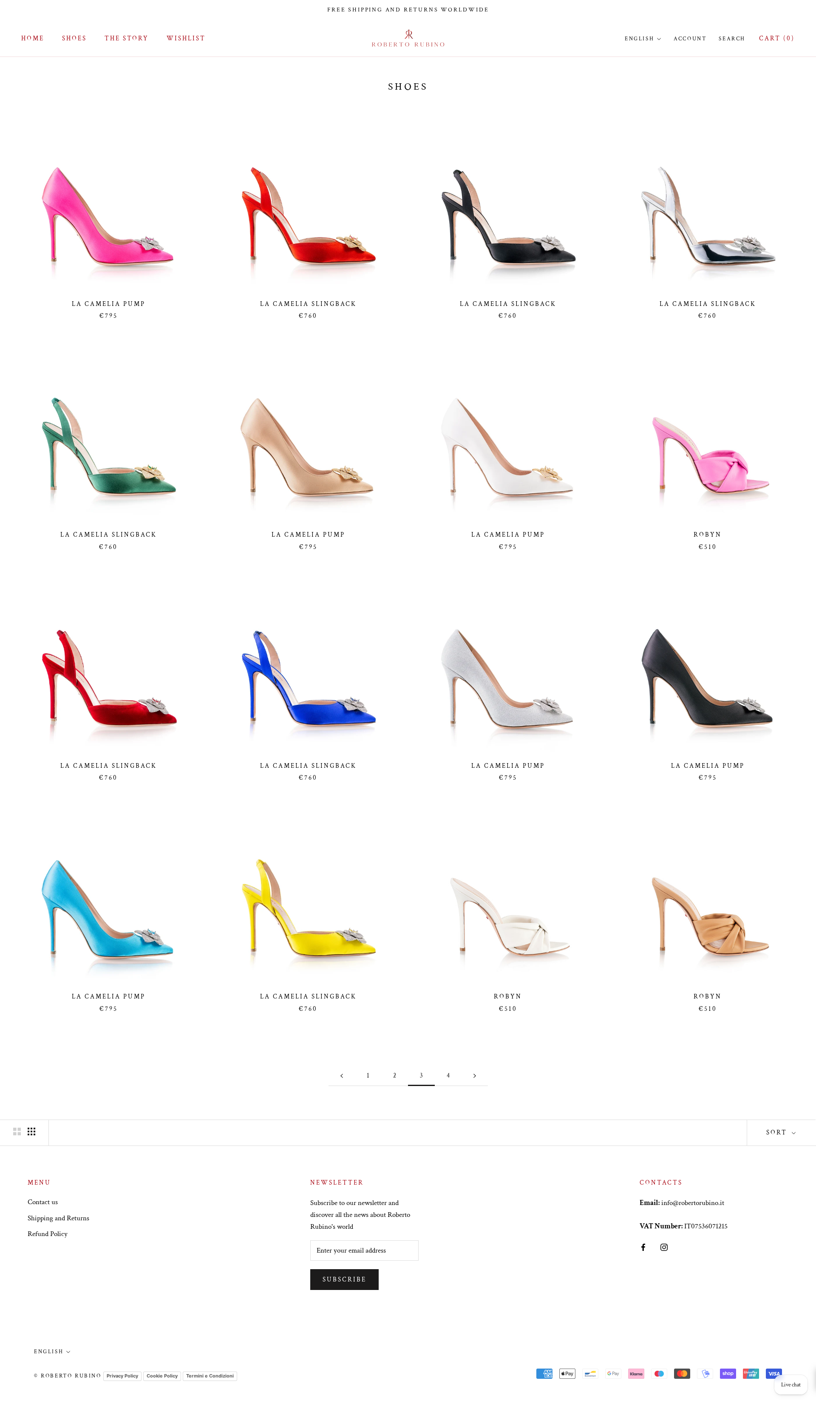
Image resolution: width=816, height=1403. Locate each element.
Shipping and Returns (58, 1218)
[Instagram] (664, 1247)
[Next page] (475, 1076)
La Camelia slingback (308, 304)
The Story (127, 39)
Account (690, 38)
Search (732, 38)
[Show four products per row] (31, 1131)
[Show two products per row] (17, 1131)
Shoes (74, 39)
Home (32, 39)
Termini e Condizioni (210, 1376)
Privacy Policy (122, 1376)
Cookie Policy (162, 1376)
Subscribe (344, 1280)
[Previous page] (342, 1076)
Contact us (43, 1202)
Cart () (777, 38)
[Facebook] (643, 1247)
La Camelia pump (108, 304)
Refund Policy (48, 1234)
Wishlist (186, 39)
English (639, 38)
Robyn (708, 535)
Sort (778, 1133)
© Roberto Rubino (68, 1376)
